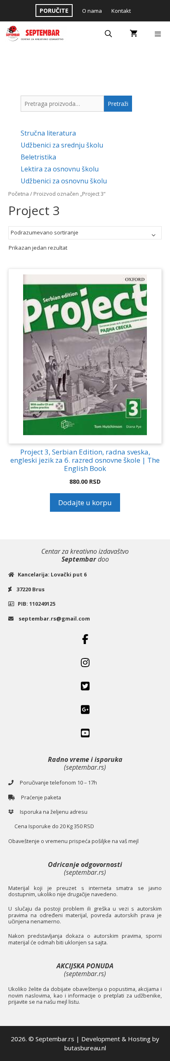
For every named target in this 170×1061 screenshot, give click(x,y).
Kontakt (121, 10)
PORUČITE (54, 10)
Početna (18, 193)
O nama (92, 10)
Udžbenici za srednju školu (62, 145)
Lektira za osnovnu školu (60, 168)
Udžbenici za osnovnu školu (64, 180)
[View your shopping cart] (133, 33)
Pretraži (118, 104)
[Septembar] (35, 33)
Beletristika (38, 157)
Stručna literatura (48, 133)
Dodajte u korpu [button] (85, 502)
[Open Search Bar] (108, 33)
